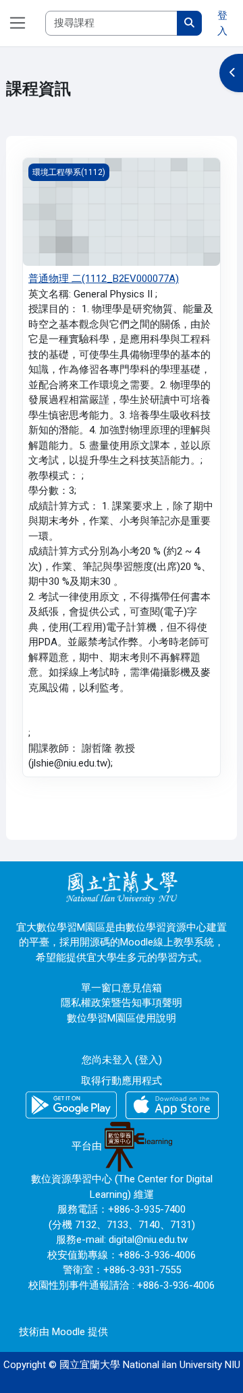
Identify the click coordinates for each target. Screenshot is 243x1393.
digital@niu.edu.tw (148, 1240)
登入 (222, 23)
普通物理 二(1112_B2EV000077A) (103, 279)
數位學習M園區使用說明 (121, 1018)
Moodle (68, 1332)
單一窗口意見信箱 (121, 988)
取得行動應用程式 (121, 1081)
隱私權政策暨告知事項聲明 (121, 1003)
